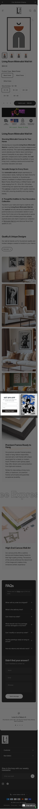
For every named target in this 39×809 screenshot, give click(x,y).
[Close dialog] (36, 395)
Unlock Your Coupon (9, 411)
